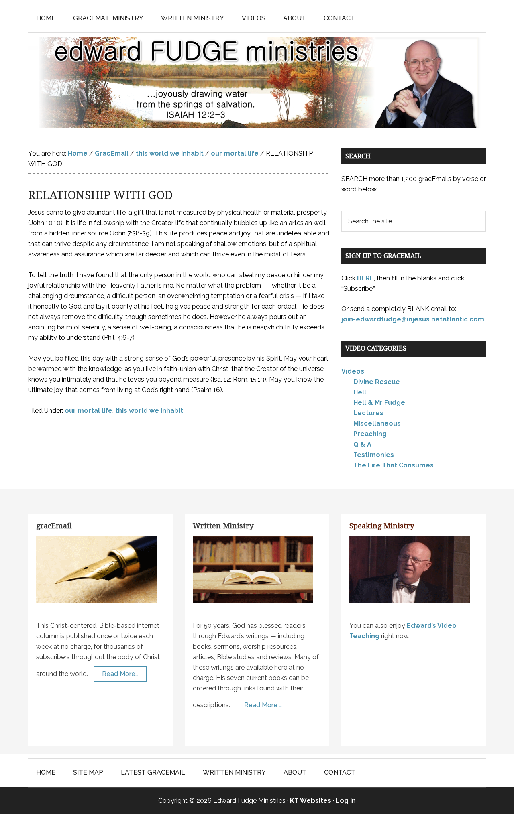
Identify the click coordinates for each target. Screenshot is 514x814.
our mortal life (88, 410)
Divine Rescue (376, 382)
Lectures (368, 413)
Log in (346, 800)
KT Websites (310, 800)
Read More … (263, 705)
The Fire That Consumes (393, 465)
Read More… (120, 674)
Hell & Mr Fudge (379, 402)
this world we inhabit (149, 410)
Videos (352, 371)
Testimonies (373, 455)
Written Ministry (223, 526)
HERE (365, 278)
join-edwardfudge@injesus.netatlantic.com (412, 319)
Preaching (370, 434)
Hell (359, 392)
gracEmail (54, 526)
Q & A (362, 444)
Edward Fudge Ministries (257, 82)
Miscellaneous (377, 423)
